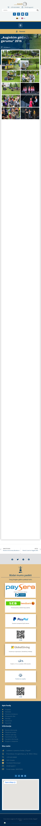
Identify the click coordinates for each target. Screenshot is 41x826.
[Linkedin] (26, 14)
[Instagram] (18, 14)
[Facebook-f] (14, 14)
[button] (20, 25)
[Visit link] (20, 635)
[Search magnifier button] (37, 10)
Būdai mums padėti (20, 575)
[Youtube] (22, 14)
